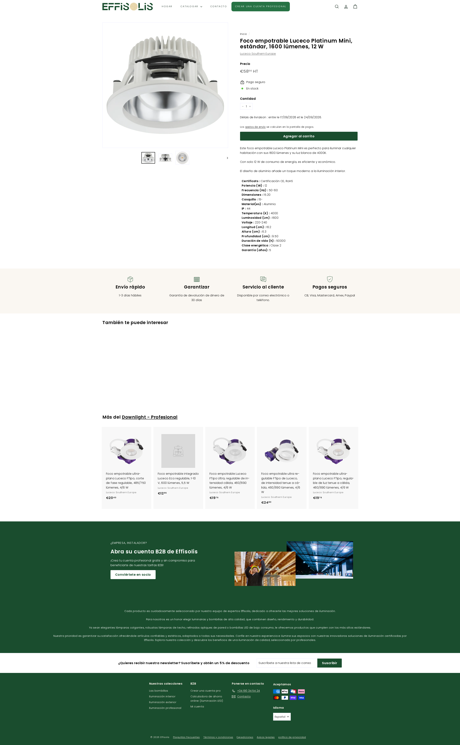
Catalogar (189, 6)
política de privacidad (292, 737)
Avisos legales (266, 737)
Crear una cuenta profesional (260, 6)
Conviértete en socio (133, 574)
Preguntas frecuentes (186, 737)
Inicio (243, 34)
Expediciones (245, 737)
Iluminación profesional (165, 708)
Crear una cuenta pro (205, 691)
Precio (245, 64)
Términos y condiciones (218, 737)
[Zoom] (165, 85)
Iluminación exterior (162, 702)
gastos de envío (255, 127)
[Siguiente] (226, 158)
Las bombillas (158, 691)
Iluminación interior (162, 696)
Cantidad (248, 99)
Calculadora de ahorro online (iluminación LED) (206, 698)
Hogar (167, 6)
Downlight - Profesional (150, 417)
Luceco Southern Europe (258, 54)
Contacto (218, 6)
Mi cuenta (197, 706)
